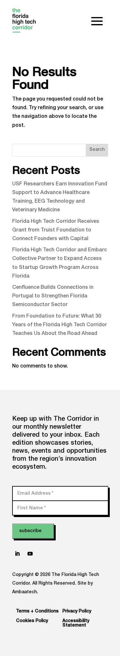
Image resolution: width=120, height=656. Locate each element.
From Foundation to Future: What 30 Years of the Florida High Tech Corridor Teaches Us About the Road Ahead (59, 325)
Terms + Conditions (37, 611)
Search (97, 150)
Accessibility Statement (75, 623)
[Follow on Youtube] (30, 553)
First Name (31, 508)
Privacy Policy (76, 611)
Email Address (35, 493)
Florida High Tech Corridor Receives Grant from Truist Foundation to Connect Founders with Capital (55, 230)
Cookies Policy (32, 621)
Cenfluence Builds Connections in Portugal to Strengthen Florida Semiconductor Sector (52, 296)
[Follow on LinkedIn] (17, 553)
